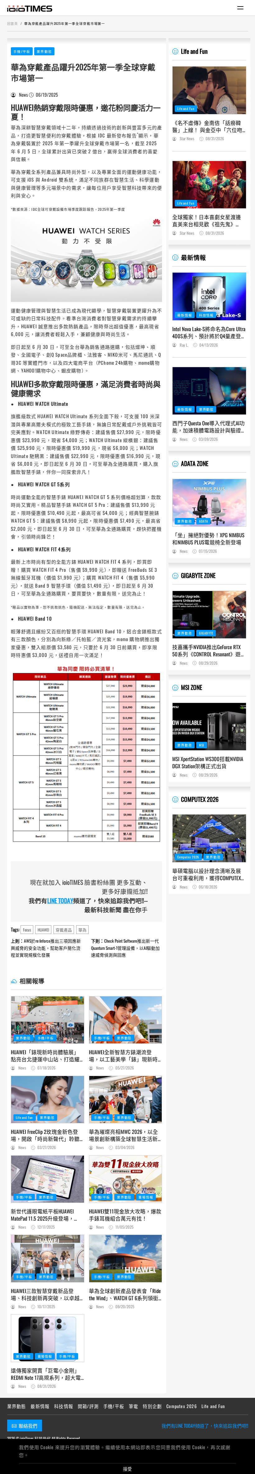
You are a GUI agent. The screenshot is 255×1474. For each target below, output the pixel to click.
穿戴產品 (64, 930)
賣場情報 (145, 1196)
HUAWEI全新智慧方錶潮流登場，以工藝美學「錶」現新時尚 (123, 1055)
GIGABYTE (206, 633)
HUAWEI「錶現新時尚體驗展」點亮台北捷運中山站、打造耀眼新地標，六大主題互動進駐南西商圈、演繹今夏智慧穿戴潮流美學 (45, 1055)
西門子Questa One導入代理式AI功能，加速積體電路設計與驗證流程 (208, 426)
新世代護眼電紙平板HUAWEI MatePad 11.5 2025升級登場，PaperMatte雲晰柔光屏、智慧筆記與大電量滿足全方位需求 (45, 1215)
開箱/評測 (88, 1406)
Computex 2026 (188, 856)
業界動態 (44, 51)
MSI (202, 744)
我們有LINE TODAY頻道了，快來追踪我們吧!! (204, 1425)
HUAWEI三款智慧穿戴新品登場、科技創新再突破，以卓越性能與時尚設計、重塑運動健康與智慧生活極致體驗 (45, 1294)
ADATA (203, 521)
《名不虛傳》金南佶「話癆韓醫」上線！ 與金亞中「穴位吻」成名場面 (208, 126)
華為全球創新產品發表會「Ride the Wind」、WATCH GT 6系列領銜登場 (125, 1294)
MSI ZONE (191, 687)
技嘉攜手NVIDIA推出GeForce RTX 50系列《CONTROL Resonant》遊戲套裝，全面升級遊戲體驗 (209, 650)
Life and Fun (24, 1117)
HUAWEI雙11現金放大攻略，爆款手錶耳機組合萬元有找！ (125, 1215)
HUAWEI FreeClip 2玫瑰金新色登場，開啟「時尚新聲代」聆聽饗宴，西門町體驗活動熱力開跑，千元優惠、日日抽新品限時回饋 (45, 1135)
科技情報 (206, 314)
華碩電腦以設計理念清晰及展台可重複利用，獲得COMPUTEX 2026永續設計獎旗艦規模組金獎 (209, 874)
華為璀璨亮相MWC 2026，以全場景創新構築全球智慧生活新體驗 (123, 1135)
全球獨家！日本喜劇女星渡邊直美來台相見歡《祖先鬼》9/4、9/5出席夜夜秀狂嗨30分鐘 (208, 220)
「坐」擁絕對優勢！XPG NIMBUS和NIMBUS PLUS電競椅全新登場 (208, 538)
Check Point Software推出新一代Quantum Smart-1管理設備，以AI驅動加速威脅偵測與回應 (125, 948)
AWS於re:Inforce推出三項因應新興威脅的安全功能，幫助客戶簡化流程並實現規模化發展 (46, 948)
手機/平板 (21, 51)
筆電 (133, 1406)
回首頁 (12, 23)
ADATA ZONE (194, 463)
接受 (127, 1469)
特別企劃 (152, 1406)
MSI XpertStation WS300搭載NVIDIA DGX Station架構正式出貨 (207, 762)
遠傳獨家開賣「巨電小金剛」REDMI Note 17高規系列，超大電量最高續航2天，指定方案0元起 (46, 1374)
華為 (82, 930)
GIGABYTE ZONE (198, 575)
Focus (27, 930)
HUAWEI (43, 930)
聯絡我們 (28, 1425)
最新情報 (193, 257)
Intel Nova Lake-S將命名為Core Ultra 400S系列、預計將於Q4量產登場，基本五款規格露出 (208, 332)
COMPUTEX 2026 (200, 799)
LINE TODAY (60, 900)
